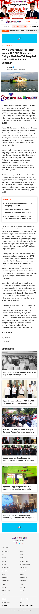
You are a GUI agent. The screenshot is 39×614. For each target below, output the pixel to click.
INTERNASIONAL (6, 567)
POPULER (22, 587)
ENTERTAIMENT (24, 561)
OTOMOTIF (23, 574)
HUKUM (4, 564)
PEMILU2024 (23, 577)
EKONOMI (4, 561)
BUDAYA (4, 558)
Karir (21, 602)
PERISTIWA (23, 581)
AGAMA (6, 26)
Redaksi (4, 599)
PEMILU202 (5, 577)
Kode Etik (4, 605)
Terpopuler (5, 30)
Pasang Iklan (24, 599)
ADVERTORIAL (5, 551)
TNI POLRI (4, 594)
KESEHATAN (23, 567)
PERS (3, 584)
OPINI (3, 574)
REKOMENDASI (6, 590)
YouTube (22, 545)
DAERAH (6, 341)
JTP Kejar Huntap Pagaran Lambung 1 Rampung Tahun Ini (19, 205)
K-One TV (27, 21)
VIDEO (21, 594)
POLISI (21, 584)
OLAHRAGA (23, 571)
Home (3, 46)
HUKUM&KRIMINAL (25, 564)
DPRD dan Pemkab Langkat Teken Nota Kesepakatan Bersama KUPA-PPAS (18, 218)
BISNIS (4, 554)
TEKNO (22, 590)
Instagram (17, 545)
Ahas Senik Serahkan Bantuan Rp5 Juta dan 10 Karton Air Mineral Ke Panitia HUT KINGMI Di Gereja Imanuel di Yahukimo (18, 211)
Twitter (20, 545)
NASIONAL (4, 571)
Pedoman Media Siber (26, 605)
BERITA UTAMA (20, 26)
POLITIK (4, 587)
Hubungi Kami (6, 602)
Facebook (14, 545)
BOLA (21, 554)
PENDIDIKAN (5, 581)
